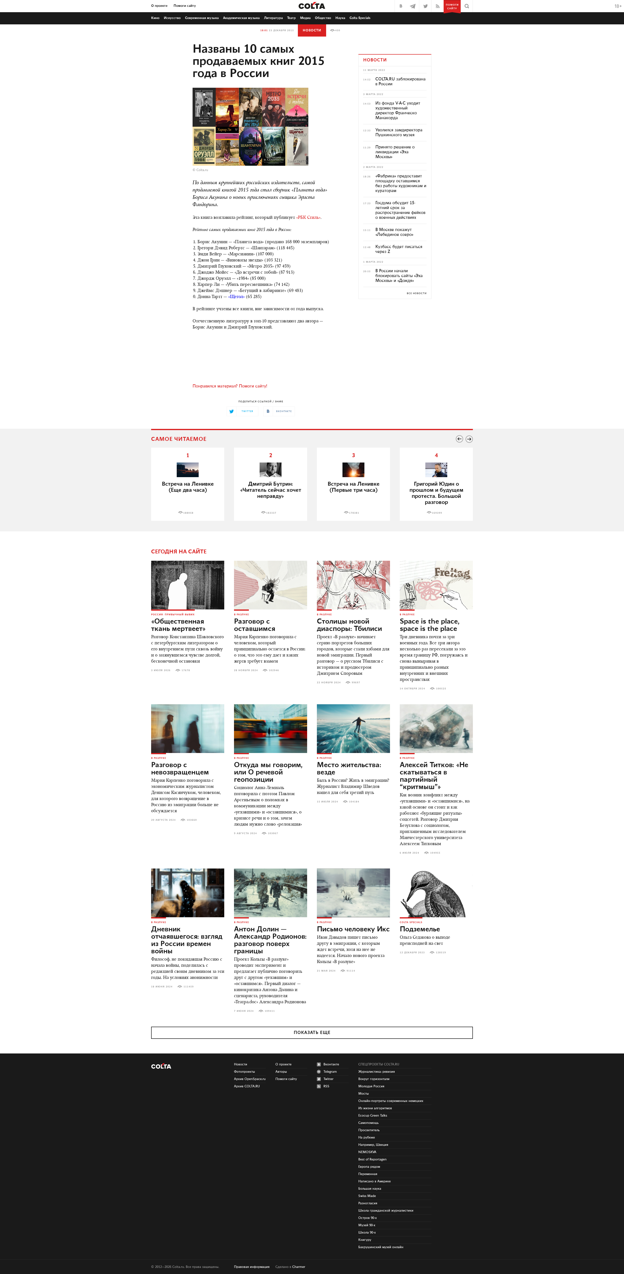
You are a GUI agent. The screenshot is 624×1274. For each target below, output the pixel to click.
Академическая (241, 18)
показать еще (312, 1033)
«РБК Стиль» (308, 218)
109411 (270, 1011)
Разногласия (367, 1203)
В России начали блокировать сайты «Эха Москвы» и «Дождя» (399, 276)
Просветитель (369, 1130)
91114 (351, 971)
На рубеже (366, 1137)
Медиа (305, 18)
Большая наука (369, 1188)
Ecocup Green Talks (372, 1115)
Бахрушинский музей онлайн (380, 1247)
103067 (273, 833)
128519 (441, 952)
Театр (291, 18)
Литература (273, 18)
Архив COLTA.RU (247, 1086)
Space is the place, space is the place (429, 625)
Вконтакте (331, 1064)
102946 (274, 670)
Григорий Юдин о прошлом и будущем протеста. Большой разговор (436, 493)
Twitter (328, 1079)
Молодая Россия (371, 1086)
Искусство (172, 18)
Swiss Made (367, 1196)
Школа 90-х (367, 1232)
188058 (188, 513)
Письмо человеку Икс (353, 929)
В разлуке (241, 614)
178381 (354, 513)
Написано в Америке (374, 1181)
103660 (192, 820)
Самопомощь (368, 1123)
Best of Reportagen (372, 1159)
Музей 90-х (366, 1225)
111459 (189, 986)
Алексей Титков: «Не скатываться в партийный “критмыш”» (434, 776)
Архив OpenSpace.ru (250, 1079)
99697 (356, 682)
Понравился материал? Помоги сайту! (230, 386)
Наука (340, 18)
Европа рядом (369, 1166)
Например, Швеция (373, 1145)
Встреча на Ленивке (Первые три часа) (354, 487)
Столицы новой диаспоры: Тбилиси (349, 625)
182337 (271, 513)
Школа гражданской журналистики (385, 1210)
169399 (437, 513)
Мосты (363, 1093)
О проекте (159, 6)
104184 (354, 802)
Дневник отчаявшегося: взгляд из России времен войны (186, 940)
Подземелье (420, 929)
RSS (326, 1086)
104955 (435, 853)
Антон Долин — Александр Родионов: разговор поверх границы (270, 940)
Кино (155, 18)
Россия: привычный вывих (173, 614)
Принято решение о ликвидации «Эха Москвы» (395, 152)
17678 (186, 670)
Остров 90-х (367, 1218)
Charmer (298, 1267)
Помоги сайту (185, 6)
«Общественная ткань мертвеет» (178, 625)
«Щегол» (236, 297)
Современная (202, 18)
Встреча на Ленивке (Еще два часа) (188, 487)
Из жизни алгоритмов (375, 1108)
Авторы (281, 1071)
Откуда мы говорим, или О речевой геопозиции (268, 772)
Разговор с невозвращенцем (180, 769)
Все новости (417, 293)
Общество (323, 18)
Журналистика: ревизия (376, 1071)
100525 (441, 688)
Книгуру (364, 1240)
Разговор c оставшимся (254, 625)
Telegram (330, 1071)
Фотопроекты (244, 1071)
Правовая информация (252, 1267)
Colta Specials (360, 18)
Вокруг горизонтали (374, 1079)
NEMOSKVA (367, 1152)
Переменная (367, 1174)
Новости (312, 30)
